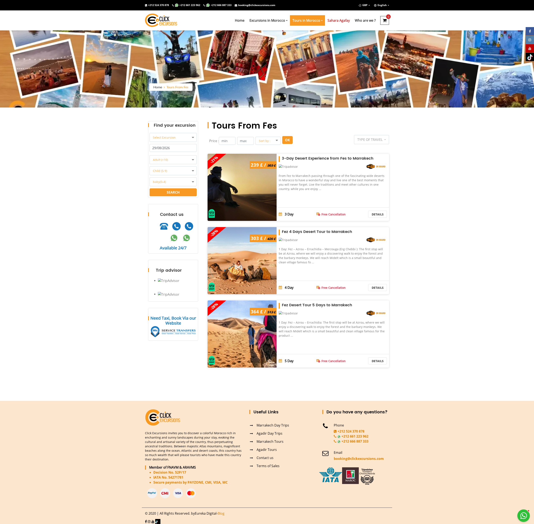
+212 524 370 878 (158, 5)
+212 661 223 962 (189, 5)
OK (287, 140)
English (382, 5)
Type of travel (370, 139)
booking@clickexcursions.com (256, 5)
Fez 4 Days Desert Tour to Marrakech (317, 232)
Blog (221, 513)
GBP (365, 5)
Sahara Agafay (338, 20)
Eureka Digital (206, 513)
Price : (214, 141)
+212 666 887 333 (221, 5)
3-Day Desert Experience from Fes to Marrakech (327, 158)
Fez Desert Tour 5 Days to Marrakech (317, 305)
